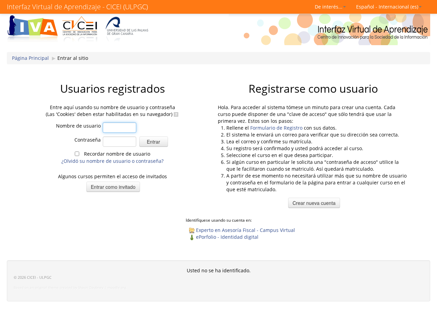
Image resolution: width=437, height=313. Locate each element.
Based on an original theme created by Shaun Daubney (58, 287)
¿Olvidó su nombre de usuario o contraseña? (112, 161)
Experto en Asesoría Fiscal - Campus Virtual (245, 230)
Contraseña (87, 139)
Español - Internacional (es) (387, 6)
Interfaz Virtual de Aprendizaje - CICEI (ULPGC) (77, 6)
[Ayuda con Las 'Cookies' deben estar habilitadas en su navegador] (175, 114)
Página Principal (30, 58)
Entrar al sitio (72, 58)
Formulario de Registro (276, 128)
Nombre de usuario (78, 125)
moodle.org (117, 287)
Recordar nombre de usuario (117, 154)
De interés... (328, 6)
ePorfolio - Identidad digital (227, 237)
